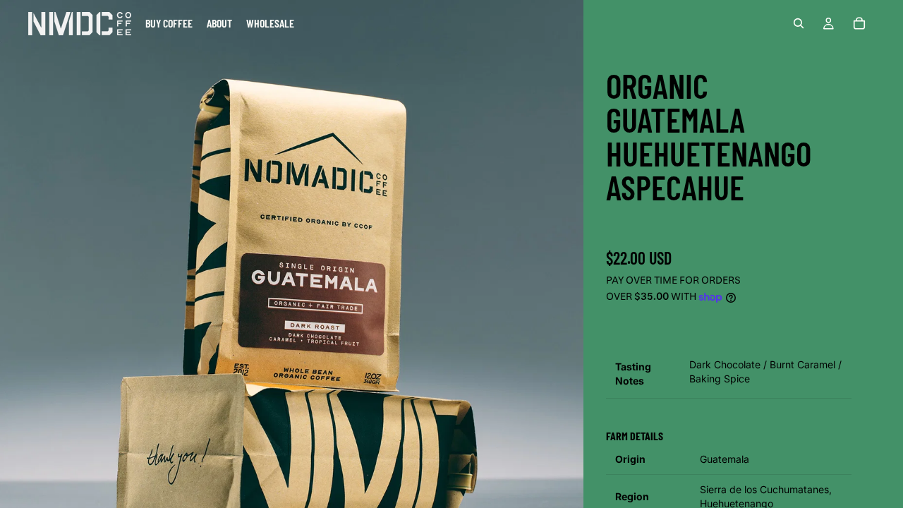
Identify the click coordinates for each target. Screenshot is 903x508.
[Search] (798, 23)
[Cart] (859, 23)
